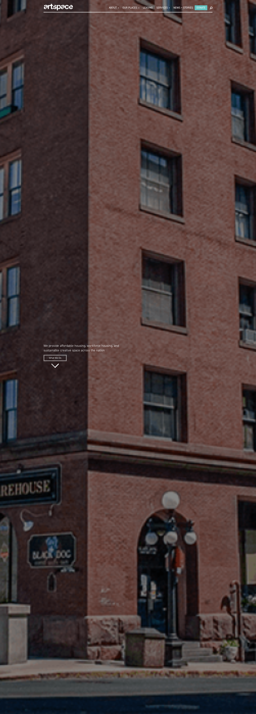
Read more (55, 366)
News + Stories (183, 7)
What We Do (55, 358)
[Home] (58, 7)
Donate (200, 7)
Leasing (148, 7)
